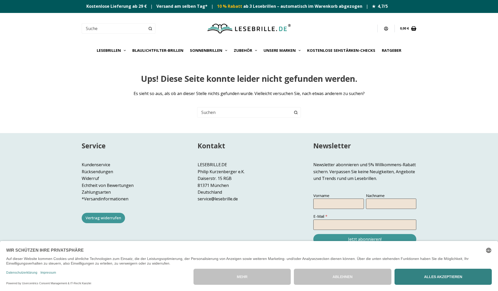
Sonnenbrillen (206, 50)
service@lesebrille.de (218, 199)
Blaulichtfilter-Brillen (157, 50)
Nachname (375, 195)
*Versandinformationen (105, 199)
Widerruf (90, 178)
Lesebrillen (109, 50)
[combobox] (244, 112)
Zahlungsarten (96, 192)
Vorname (321, 195)
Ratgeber (391, 50)
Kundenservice (96, 165)
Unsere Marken (280, 50)
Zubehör (243, 50)
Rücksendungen (97, 171)
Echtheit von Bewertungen (108, 185)
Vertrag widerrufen (103, 217)
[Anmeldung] (386, 29)
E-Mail (318, 216)
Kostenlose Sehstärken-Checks (341, 50)
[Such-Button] (150, 28)
